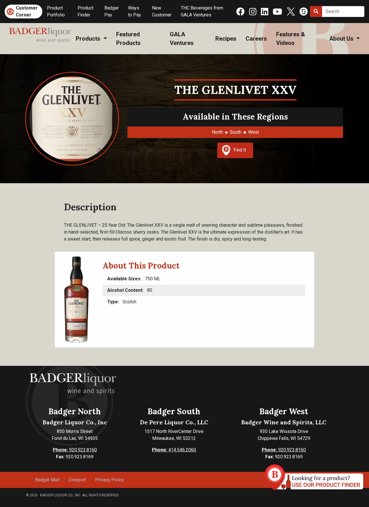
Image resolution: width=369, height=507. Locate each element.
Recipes (225, 38)
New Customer (162, 11)
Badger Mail (47, 480)
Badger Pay (111, 11)
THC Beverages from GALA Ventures (202, 11)
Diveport (77, 480)
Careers (256, 38)
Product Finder (85, 11)
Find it (240, 150)
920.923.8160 (75, 450)
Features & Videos (290, 38)
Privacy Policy (109, 480)
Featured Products (128, 38)
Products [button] (89, 38)
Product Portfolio (56, 11)
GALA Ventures (182, 38)
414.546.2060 (174, 450)
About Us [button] (342, 38)
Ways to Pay (134, 11)
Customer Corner (27, 11)
